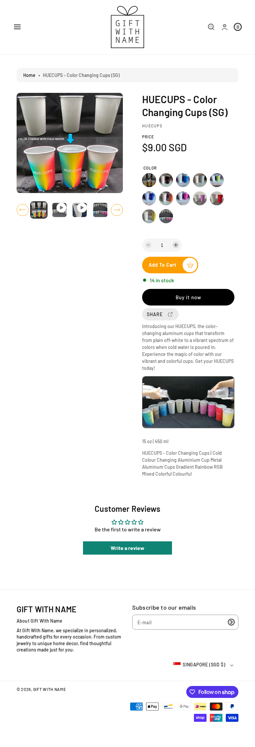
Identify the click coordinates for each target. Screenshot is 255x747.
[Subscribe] (231, 622)
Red (217, 198)
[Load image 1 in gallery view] (38, 210)
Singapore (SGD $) (204, 664)
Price (148, 136)
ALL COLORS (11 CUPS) (166, 216)
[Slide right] (117, 210)
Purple (200, 198)
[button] (17, 27)
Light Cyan (200, 180)
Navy (149, 198)
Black (166, 180)
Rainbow (149, 180)
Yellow (149, 216)
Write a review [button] (127, 548)
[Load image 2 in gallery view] (100, 210)
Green (217, 180)
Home (29, 75)
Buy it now (188, 297)
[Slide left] (23, 210)
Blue (183, 180)
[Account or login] (224, 27)
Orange (166, 198)
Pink (183, 198)
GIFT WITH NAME (49, 689)
